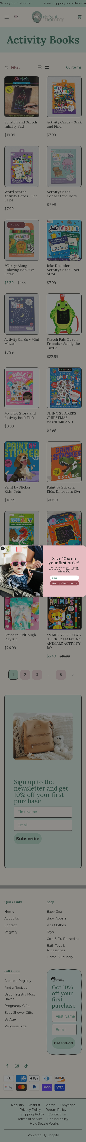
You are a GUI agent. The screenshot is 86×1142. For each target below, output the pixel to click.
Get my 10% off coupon (64, 583)
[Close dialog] (3, 548)
